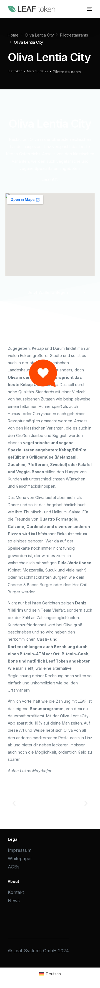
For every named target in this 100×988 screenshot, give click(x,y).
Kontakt (16, 892)
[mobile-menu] (89, 9)
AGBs (13, 867)
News (14, 900)
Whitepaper (20, 858)
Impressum (19, 850)
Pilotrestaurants (67, 71)
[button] (14, 803)
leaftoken (15, 71)
